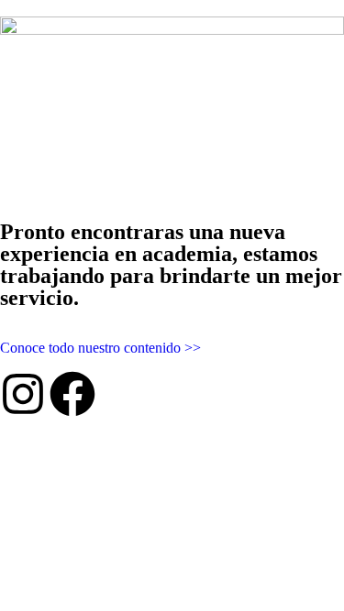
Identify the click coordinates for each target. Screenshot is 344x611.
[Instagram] (23, 394)
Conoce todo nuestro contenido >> (100, 347)
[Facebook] (72, 394)
